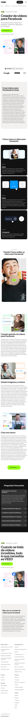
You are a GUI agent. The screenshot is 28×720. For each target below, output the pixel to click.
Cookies (16, 684)
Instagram (17, 702)
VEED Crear (7, 6)
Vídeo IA (16, 651)
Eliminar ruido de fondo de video (20, 663)
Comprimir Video (4, 662)
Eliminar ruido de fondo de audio (20, 660)
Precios (2, 677)
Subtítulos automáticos (6, 655)
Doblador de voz (18, 671)
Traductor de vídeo (5, 669)
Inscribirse (20, 2)
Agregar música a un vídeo (7, 647)
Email (16, 707)
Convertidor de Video (5, 664)
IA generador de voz (19, 654)
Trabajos (16, 677)
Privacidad (17, 680)
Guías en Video (4, 693)
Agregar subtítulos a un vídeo (5, 650)
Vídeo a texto (4, 666)
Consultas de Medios (19, 689)
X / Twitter (17, 700)
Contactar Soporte (19, 687)
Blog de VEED (4, 685)
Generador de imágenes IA (20, 649)
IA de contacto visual (19, 656)
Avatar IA (17, 647)
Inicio (2, 6)
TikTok (16, 705)
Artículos (3, 688)
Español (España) (4, 716)
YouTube (16, 695)
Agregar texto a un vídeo (6, 653)
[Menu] (25, 2)
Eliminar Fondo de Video (20, 669)
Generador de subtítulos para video (6, 659)
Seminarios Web (4, 690)
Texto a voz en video (19, 666)
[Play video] (14, 280)
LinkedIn (16, 697)
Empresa (3, 680)
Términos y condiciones (20, 682)
